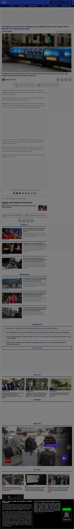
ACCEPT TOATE (66, 509)
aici (11, 519)
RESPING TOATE (66, 519)
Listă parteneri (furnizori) (38, 512)
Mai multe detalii (26, 509)
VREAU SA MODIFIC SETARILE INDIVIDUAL (66, 514)
